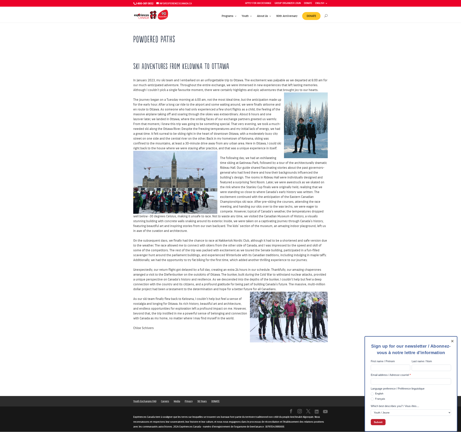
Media (177, 401)
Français (379, 398)
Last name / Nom (422, 361)
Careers (165, 401)
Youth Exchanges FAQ (144, 401)
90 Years (202, 401)
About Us (262, 16)
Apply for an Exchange (258, 3)
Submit (378, 422)
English (378, 393)
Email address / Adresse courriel (391, 374)
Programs (227, 16)
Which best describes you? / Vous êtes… (395, 406)
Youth (245, 16)
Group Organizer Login (288, 3)
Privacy (189, 401)
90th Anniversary (286, 16)
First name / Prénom (383, 361)
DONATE (308, 3)
